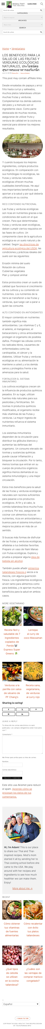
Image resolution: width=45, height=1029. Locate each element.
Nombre (5, 761)
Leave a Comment (25, 73)
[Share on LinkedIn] (22, 714)
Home (5, 48)
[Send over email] (8, 714)
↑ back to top (23, 1018)
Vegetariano (18, 48)
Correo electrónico (9, 770)
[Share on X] (22, 709)
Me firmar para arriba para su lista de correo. (19, 757)
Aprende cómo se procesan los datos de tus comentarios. (17, 792)
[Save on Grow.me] (2, 527)
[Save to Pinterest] (36, 709)
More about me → (22, 888)
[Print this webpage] (2, 522)
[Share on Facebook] (8, 709)
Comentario (7, 734)
